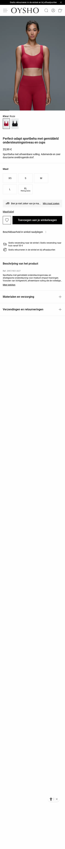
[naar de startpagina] (25, 10)
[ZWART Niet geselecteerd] (14, 123)
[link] (53, 10)
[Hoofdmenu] (5, 10)
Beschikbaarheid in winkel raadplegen (23, 232)
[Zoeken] (46, 10)
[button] (60, 10)
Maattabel (8, 211)
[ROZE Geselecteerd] (6, 123)
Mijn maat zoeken (51, 203)
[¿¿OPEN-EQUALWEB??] (53, 799)
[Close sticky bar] (61, 2)
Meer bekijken (9, 285)
